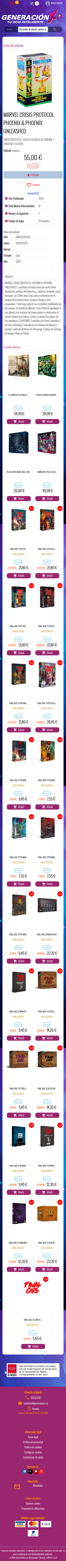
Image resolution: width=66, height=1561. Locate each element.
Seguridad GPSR (33, 193)
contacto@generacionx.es (36, 1403)
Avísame (34, 175)
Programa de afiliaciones (33, 1508)
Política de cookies (33, 1447)
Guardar (36, 185)
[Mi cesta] (32, 3)
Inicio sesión (57, 3)
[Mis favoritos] (12, 3)
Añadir (20, 421)
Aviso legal (33, 1437)
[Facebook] (24, 1471)
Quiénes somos (33, 1503)
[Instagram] (41, 1471)
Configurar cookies (33, 1452)
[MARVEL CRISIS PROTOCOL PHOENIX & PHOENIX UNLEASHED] (34, 79)
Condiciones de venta (33, 1457)
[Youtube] (35, 1471)
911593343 (36, 1398)
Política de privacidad (33, 1442)
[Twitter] (30, 1471)
